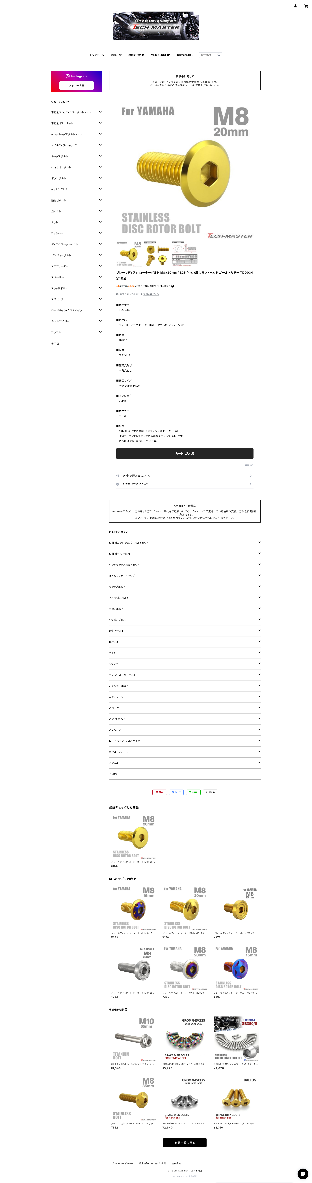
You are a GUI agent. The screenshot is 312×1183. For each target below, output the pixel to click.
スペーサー (115, 707)
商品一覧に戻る (184, 1143)
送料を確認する (151, 294)
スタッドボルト (117, 718)
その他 (113, 773)
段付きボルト (116, 630)
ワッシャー (115, 663)
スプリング (115, 729)
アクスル (114, 762)
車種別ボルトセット (120, 553)
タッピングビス (117, 619)
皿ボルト (114, 641)
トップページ (97, 54)
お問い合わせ (136, 54)
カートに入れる (185, 453)
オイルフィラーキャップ (122, 575)
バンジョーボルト (119, 685)
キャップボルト (117, 586)
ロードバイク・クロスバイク (124, 740)
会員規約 (176, 1163)
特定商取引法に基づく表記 (152, 1163)
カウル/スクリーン (119, 751)
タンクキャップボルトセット (124, 564)
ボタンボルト (116, 608)
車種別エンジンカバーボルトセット (129, 542)
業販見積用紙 (185, 54)
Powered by (180, 1176)
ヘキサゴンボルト (119, 597)
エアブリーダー (117, 696)
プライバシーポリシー (122, 1163)
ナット (112, 652)
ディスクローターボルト (122, 674)
